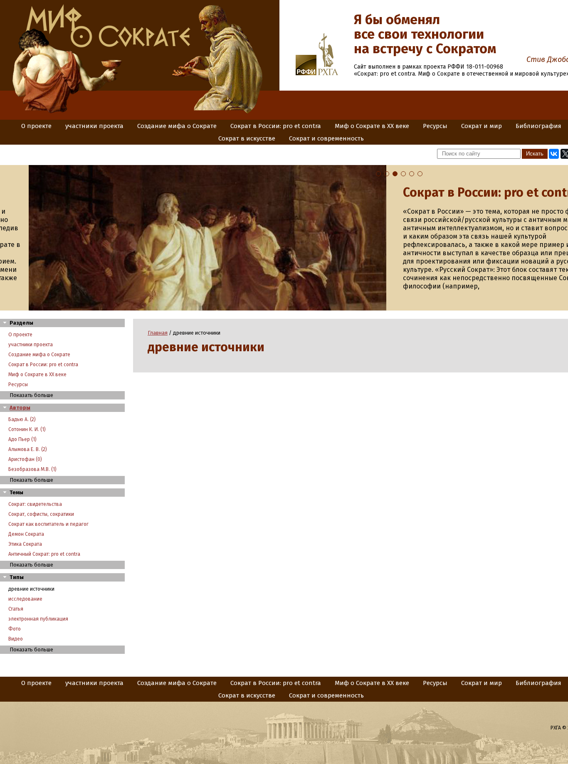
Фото (14, 629)
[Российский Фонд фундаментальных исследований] (306, 73)
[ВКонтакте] (554, 154)
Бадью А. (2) (22, 419)
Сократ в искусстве (246, 138)
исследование (25, 599)
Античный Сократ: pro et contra (44, 554)
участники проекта (94, 126)
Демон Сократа (26, 534)
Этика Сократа (25, 544)
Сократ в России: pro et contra (275, 126)
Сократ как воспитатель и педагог (48, 524)
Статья (15, 609)
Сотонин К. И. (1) (27, 429)
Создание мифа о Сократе (177, 126)
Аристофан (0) (25, 459)
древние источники (31, 589)
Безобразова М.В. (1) (32, 469)
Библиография (538, 126)
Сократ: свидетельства (35, 504)
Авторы (20, 407)
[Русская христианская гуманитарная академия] (328, 73)
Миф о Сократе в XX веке (372, 126)
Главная (158, 333)
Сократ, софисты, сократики (41, 514)
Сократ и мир (481, 126)
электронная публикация (38, 619)
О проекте (36, 126)
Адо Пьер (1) (22, 439)
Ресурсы (435, 126)
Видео (15, 639)
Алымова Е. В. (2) (27, 449)
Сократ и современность (326, 138)
